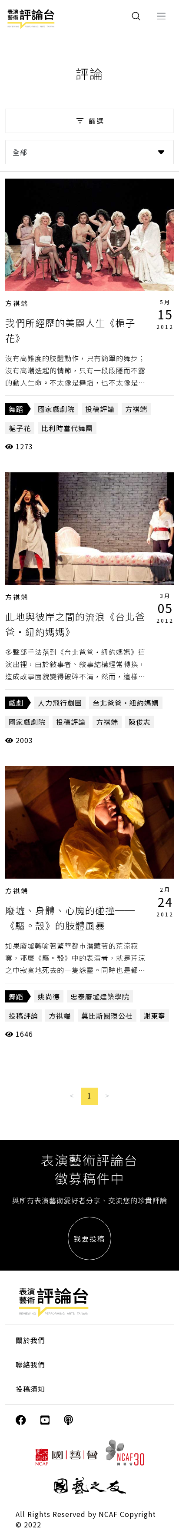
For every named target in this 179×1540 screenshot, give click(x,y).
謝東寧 (154, 1015)
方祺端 (17, 303)
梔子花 (20, 428)
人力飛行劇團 (60, 702)
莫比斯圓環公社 (107, 1015)
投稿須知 (30, 1389)
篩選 (96, 121)
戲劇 (16, 702)
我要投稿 (89, 1238)
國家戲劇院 (56, 409)
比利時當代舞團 (67, 428)
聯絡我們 (30, 1364)
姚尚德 (49, 996)
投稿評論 (100, 409)
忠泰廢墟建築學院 (99, 996)
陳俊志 (140, 722)
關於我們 (30, 1340)
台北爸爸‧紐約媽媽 (126, 702)
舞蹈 (16, 409)
